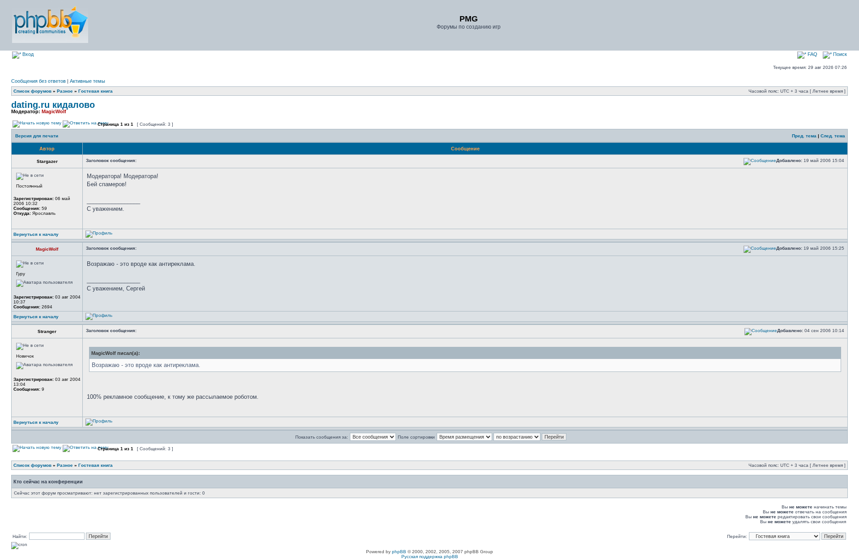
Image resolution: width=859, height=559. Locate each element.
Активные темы (87, 81)
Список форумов (32, 91)
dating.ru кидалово (53, 105)
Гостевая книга (95, 91)
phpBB (399, 551)
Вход (27, 54)
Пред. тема (804, 135)
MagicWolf (54, 111)
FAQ (811, 54)
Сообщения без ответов (38, 81)
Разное (65, 91)
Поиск (839, 54)
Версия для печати (36, 135)
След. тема (833, 135)
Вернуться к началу (36, 234)
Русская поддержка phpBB (429, 556)
